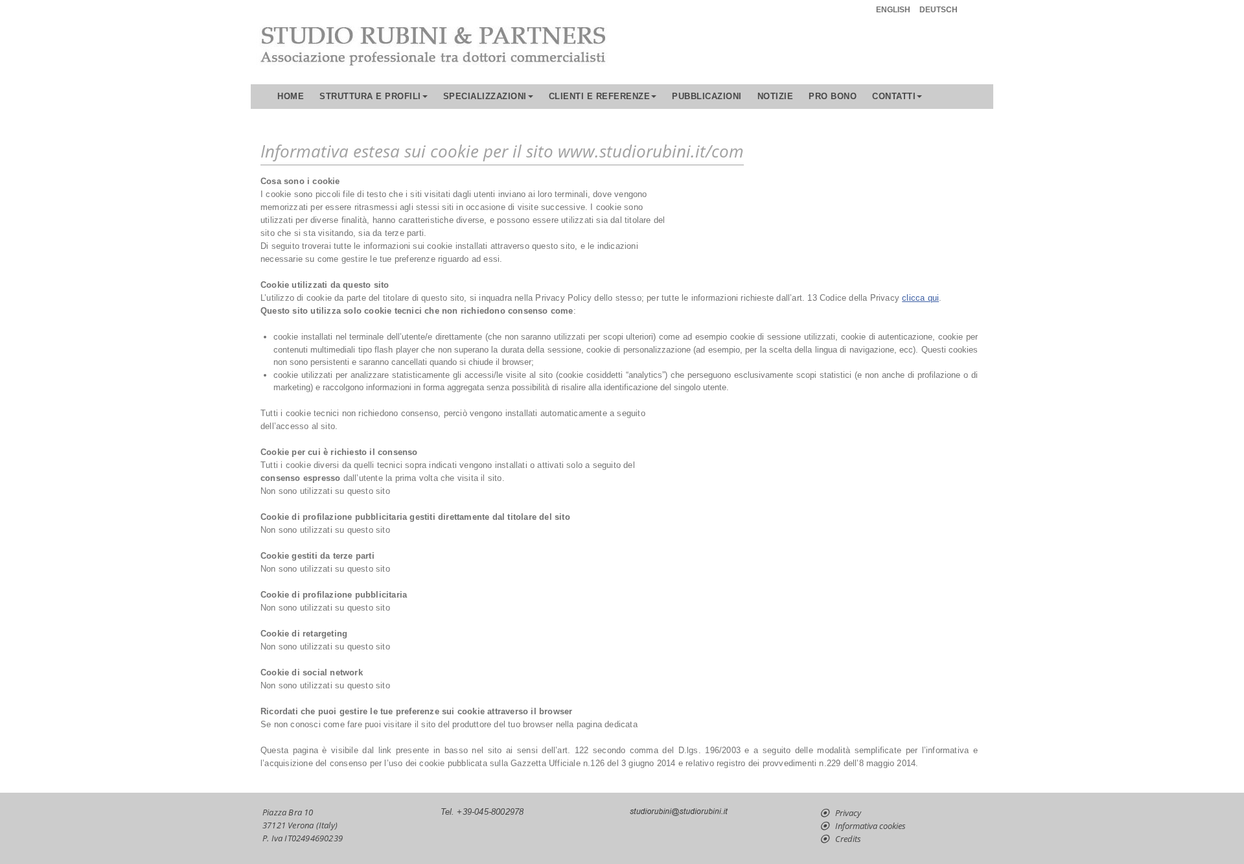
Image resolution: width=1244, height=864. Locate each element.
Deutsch (938, 9)
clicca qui (920, 298)
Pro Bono (833, 96)
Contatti (894, 96)
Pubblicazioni (707, 96)
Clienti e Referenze (600, 96)
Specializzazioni (485, 96)
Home (290, 96)
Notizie (775, 96)
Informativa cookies (870, 826)
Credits (848, 839)
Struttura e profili (370, 96)
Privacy (848, 813)
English (893, 9)
